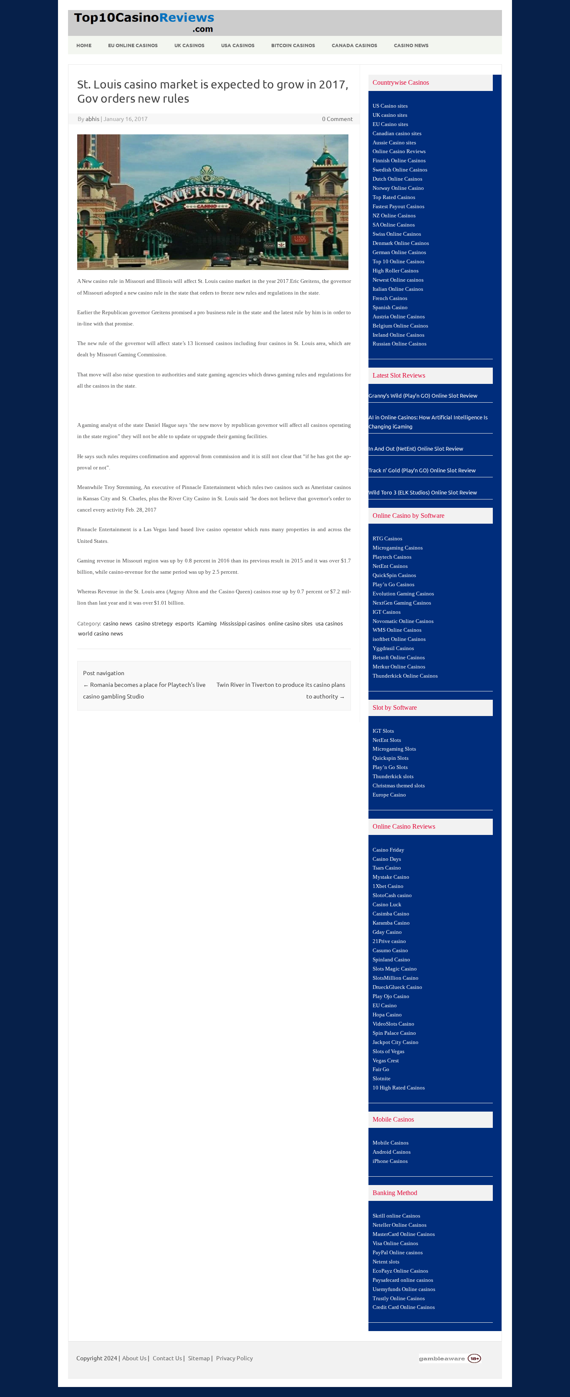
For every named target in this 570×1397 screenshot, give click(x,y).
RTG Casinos (387, 539)
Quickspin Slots (391, 758)
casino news (117, 623)
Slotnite (382, 1079)
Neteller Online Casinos (399, 1225)
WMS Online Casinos (397, 630)
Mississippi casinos (242, 623)
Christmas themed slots (399, 786)
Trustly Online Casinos (399, 1298)
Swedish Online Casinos (400, 170)
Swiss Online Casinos (397, 234)
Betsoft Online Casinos (399, 658)
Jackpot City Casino (396, 1042)
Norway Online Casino (398, 188)
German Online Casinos (399, 252)
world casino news (100, 633)
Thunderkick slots (393, 776)
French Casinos (390, 298)
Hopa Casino (387, 1015)
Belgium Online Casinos (400, 326)
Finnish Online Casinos (399, 161)
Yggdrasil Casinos (393, 648)
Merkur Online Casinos (399, 667)
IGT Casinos (387, 612)
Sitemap (199, 1358)
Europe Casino (389, 795)
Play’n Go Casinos (393, 585)
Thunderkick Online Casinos (405, 676)
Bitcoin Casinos (293, 45)
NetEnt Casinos (390, 566)
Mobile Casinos (391, 1143)
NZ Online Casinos (394, 216)
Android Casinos (392, 1152)
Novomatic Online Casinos (403, 621)
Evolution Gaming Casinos (403, 594)
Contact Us (167, 1358)
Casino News (411, 45)
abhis (92, 118)
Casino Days (387, 859)
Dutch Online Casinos (397, 179)
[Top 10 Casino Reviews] (142, 33)
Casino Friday (388, 850)
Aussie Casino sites (394, 143)
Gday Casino (387, 932)
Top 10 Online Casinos (398, 262)
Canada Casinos (354, 45)
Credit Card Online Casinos (404, 1307)
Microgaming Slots (394, 749)
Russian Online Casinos (399, 344)
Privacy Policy (234, 1358)
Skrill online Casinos (396, 1216)
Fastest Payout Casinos (398, 206)
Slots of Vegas (388, 1051)
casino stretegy (153, 623)
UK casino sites (390, 115)
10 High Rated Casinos (399, 1088)
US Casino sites (390, 106)
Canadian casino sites (397, 133)
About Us (134, 1358)
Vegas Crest (386, 1061)
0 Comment (337, 118)
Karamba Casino (391, 923)
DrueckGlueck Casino (397, 987)
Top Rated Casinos (394, 197)
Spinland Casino (391, 960)
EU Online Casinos (133, 45)
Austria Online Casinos (399, 317)
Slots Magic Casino (395, 969)
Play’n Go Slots (390, 767)
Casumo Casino (390, 950)
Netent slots (386, 1262)
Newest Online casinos (398, 280)
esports (184, 623)
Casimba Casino (391, 914)
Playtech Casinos (392, 557)
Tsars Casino (387, 868)
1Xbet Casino (388, 886)
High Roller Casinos (396, 271)
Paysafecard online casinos (403, 1280)
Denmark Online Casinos (401, 243)
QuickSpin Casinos (394, 575)
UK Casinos (189, 45)
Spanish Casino (390, 307)
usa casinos (329, 623)
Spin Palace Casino (394, 1033)
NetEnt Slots (387, 740)
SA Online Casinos (394, 225)
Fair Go (381, 1069)
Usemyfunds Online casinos (404, 1289)
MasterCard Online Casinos (404, 1234)
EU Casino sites (390, 124)
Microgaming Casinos (398, 548)
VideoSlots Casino (393, 1024)
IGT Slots (383, 731)
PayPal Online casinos (398, 1253)
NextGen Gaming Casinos (402, 603)
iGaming (207, 623)
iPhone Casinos (390, 1161)
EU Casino (385, 1006)
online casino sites (290, 623)
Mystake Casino (391, 877)
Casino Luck (387, 905)
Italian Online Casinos (398, 289)
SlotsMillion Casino (396, 978)
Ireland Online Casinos (398, 335)
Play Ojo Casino (391, 996)
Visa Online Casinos (395, 1243)
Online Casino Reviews (399, 151)
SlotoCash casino (392, 895)
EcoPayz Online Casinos (400, 1271)
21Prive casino (389, 941)
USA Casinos (238, 45)
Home (83, 45)
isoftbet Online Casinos (399, 639)
